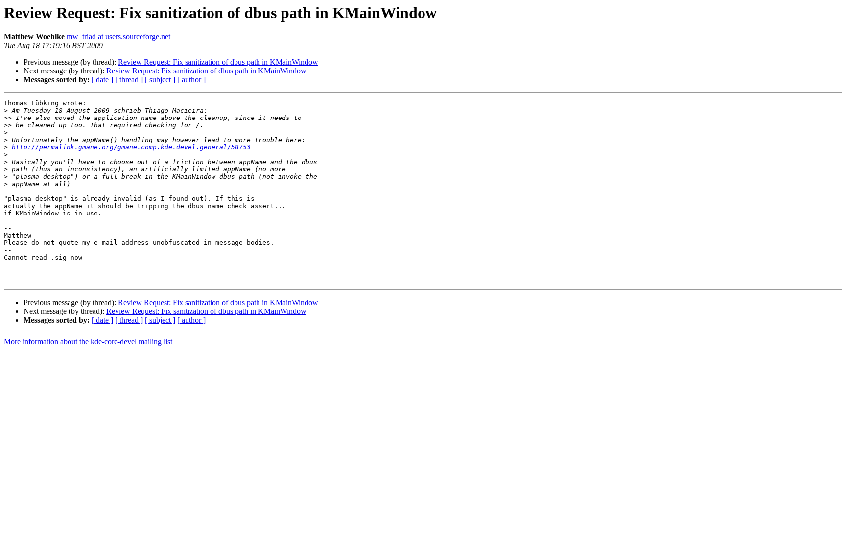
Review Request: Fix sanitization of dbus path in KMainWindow (218, 62)
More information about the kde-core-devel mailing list (88, 341)
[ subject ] (160, 79)
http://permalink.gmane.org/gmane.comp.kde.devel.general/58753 (131, 147)
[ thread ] (129, 79)
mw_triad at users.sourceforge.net (118, 36)
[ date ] (102, 79)
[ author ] (191, 79)
